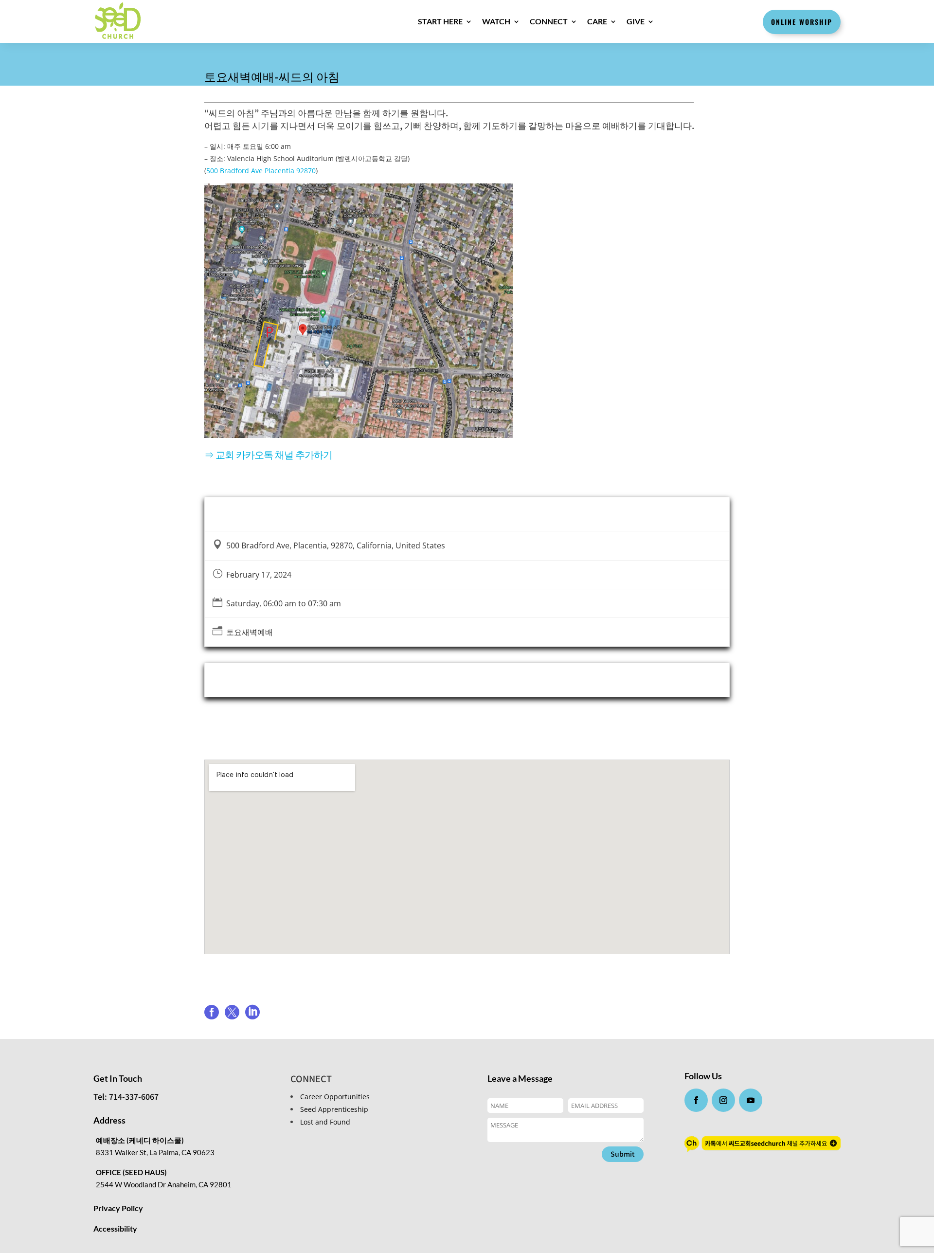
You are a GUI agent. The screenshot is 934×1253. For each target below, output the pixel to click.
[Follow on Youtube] (750, 1100)
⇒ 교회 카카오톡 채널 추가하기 (268, 454)
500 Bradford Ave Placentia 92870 (261, 170)
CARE (597, 21)
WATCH (496, 21)
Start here (440, 21)
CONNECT (549, 21)
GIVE (636, 21)
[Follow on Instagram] (723, 1100)
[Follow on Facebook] (696, 1100)
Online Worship (801, 22)
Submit (623, 1154)
